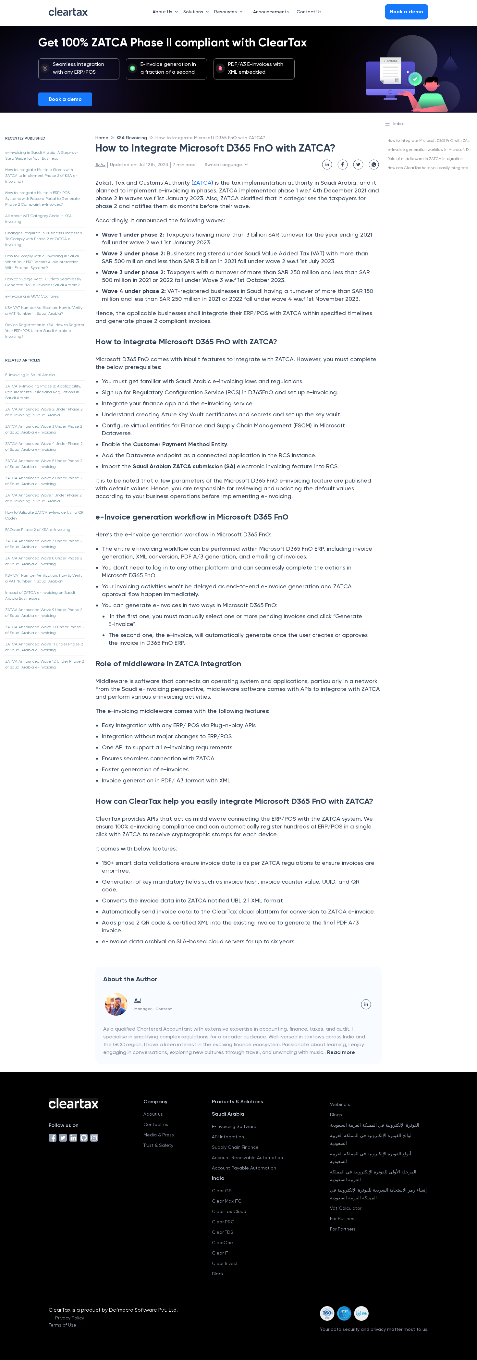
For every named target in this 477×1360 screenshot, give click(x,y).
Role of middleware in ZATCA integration (425, 158)
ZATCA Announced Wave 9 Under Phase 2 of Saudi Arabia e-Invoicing (43, 612)
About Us (162, 11)
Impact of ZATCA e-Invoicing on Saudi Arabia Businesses (40, 595)
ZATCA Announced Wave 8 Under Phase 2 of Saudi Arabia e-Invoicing (43, 561)
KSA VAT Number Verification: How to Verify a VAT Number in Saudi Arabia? (43, 310)
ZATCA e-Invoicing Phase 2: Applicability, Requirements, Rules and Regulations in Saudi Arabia (43, 392)
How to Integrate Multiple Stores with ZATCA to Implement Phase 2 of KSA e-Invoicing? (41, 175)
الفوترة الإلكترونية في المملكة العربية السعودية (374, 1125)
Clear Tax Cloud (229, 1211)
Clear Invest (225, 1263)
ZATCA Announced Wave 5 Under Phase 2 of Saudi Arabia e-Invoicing (43, 464)
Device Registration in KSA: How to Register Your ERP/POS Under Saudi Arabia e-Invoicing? (44, 331)
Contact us (155, 1124)
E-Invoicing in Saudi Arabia (30, 375)
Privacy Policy (69, 1317)
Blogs (336, 1114)
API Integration (228, 1136)
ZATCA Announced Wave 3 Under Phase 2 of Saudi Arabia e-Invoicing (43, 429)
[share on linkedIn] (327, 164)
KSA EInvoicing (132, 137)
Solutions (193, 11)
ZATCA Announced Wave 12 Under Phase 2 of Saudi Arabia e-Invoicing (44, 664)
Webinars (340, 1104)
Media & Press (158, 1134)
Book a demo (65, 99)
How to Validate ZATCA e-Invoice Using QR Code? (44, 515)
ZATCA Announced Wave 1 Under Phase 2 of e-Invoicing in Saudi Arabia (43, 498)
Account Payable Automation (244, 1167)
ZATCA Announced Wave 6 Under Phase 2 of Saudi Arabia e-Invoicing (43, 481)
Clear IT (220, 1253)
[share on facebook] (342, 164)
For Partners (343, 1228)
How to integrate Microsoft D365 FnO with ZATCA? (432, 140)
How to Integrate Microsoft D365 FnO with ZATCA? (210, 137)
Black (218, 1273)
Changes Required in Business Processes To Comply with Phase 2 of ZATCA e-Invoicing (43, 239)
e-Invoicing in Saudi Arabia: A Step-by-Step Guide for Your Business (41, 155)
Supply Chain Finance (235, 1147)
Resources (225, 11)
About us (153, 1114)
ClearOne (222, 1242)
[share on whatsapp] (374, 164)
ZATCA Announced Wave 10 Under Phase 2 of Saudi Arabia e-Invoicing (44, 630)
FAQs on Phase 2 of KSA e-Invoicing (37, 529)
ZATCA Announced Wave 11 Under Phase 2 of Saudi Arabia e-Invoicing (44, 647)
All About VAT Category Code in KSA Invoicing (38, 219)
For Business (343, 1218)
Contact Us (309, 11)
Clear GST (223, 1190)
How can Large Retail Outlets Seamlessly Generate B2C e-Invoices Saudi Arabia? (43, 282)
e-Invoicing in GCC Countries (32, 296)
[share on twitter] (358, 164)
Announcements (271, 11)
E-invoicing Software (234, 1126)
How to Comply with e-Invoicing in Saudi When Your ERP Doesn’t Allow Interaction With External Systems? (42, 262)
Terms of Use (62, 1325)
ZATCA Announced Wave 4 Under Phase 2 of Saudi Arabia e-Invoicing (44, 446)
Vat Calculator (345, 1208)
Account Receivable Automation (247, 1157)
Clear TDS (222, 1232)
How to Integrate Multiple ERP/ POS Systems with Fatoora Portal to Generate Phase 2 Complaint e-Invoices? (42, 198)
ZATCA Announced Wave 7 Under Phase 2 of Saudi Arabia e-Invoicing (43, 544)
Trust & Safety (158, 1145)
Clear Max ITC (226, 1201)
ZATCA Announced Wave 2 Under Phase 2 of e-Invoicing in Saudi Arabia (44, 412)
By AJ (100, 164)
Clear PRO (223, 1221)
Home (101, 137)
